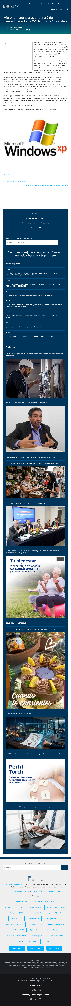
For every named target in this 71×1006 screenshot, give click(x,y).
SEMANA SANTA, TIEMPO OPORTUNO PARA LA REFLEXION (27, 403)
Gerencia (33, 919)
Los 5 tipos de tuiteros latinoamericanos (16, 181)
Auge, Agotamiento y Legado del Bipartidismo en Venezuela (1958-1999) (31, 457)
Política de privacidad (36, 985)
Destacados (16, 913)
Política (52, 930)
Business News (54, 948)
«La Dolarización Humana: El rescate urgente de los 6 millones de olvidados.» (33, 463)
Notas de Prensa (56, 924)
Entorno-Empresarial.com (14, 884)
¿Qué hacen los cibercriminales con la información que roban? (29, 295)
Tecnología (27, 30)
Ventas (48, 941)
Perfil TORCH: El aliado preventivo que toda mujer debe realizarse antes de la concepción (33, 755)
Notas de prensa (36, 948)
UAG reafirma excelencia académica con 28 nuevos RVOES (27, 503)
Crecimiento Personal (15, 907)
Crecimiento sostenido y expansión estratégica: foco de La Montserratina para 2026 (35, 316)
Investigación (52, 919)
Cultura (35, 907)
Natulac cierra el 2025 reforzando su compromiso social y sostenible (31, 336)
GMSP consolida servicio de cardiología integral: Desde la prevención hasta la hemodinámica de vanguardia (33, 552)
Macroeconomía (14, 924)
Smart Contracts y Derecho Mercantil (19, 714)
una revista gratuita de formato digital (46, 891)
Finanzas (16, 919)
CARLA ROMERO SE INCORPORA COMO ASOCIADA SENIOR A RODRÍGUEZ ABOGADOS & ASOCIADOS (34, 285)
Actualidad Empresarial (45, 902)
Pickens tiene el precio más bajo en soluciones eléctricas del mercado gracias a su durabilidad (35, 355)
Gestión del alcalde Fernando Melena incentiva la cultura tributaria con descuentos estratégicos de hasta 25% (32, 274)
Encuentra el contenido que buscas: (19, 238)
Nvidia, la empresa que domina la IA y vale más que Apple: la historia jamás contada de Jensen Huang (34, 305)
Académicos (21, 902)
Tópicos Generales (27, 941)
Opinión (35, 930)
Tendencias (56, 936)
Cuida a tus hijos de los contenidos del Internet (23, 327)
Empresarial (54, 913)
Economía (35, 913)
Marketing (35, 924)
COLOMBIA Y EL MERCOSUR (16, 623)
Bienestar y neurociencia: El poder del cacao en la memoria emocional (30, 629)
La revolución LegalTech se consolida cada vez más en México (28, 807)
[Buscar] (61, 242)
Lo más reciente (17, 948)
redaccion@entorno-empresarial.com (35, 995)
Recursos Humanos (16, 936)
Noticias (18, 930)
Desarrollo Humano (56, 907)
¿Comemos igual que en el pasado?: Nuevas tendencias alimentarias (45, 185)
